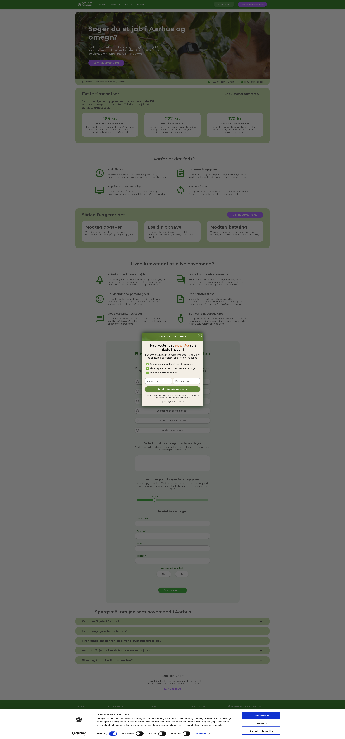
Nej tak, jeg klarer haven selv (172, 401)
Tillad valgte (261, 723)
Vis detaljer (200, 734)
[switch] (140, 733)
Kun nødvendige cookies (261, 731)
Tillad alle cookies (261, 715)
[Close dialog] (199, 335)
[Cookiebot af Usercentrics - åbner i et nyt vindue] (79, 734)
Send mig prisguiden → (172, 389)
